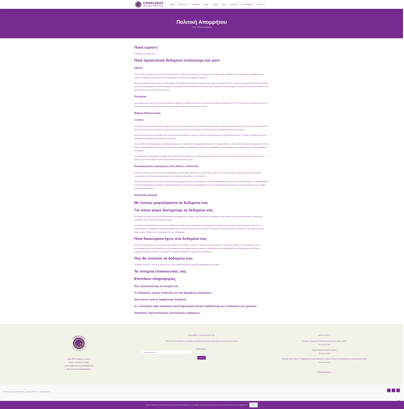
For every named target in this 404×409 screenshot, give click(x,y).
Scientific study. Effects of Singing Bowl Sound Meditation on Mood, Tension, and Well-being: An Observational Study (324, 359)
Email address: (201, 349)
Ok (253, 405)
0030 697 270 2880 (81, 362)
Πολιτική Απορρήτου (324, 372)
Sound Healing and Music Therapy (324, 350)
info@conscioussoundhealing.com (81, 366)
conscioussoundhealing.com (166, 54)
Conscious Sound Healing (16, 391)
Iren (48, 391)
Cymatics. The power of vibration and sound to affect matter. (324, 341)
